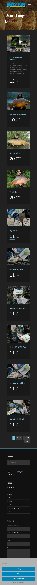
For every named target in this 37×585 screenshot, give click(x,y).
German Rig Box (16, 269)
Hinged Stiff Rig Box (18, 347)
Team (10, 494)
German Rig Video (17, 383)
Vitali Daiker (15, 192)
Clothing (11, 491)
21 (28, 438)
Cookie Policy (15, 582)
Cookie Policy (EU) (14, 508)
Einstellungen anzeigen (18, 578)
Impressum (21, 582)
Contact (11, 501)
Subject (9, 540)
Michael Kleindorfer (18, 114)
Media (10, 498)
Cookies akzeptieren (18, 569)
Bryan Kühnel (15, 153)
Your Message (11, 547)
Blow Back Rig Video (18, 419)
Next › (27, 441)
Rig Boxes (14, 231)
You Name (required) (12, 525)
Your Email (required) (13, 532)
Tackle (10, 505)
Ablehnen (18, 574)
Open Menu (29, 3)
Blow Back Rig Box (17, 308)
